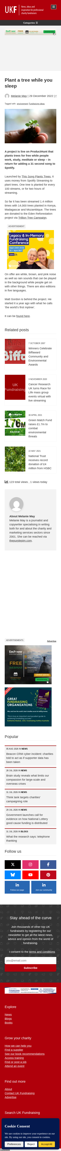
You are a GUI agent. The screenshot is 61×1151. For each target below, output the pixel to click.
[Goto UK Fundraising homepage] (30, 10)
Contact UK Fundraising (20, 1093)
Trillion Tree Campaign (32, 217)
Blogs (8, 1018)
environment (22, 104)
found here (23, 316)
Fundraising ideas (37, 104)
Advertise (51, 641)
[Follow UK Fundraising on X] (13, 864)
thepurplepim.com (20, 540)
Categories (29, 23)
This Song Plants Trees (36, 176)
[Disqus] (30, 594)
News (8, 1014)
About (8, 1089)
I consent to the (32, 951)
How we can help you (18, 1045)
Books (9, 1022)
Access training (14, 1058)
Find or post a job (15, 1062)
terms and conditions (42, 951)
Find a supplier (14, 1049)
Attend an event (14, 1066)
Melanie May (19, 96)
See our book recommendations (25, 1053)
